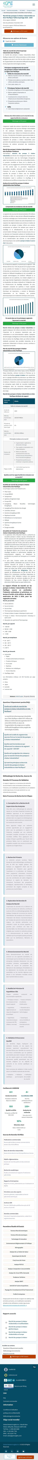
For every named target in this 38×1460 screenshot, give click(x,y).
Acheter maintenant (20, 45)
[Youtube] (23, 1451)
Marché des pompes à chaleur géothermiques (18, 1328)
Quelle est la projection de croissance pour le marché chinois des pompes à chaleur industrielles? (16, 755)
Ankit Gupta (19, 696)
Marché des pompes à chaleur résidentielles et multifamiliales (18, 1322)
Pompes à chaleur (31, 10)
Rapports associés (8, 1354)
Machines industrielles (12, 10)
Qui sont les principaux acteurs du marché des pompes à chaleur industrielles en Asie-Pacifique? (15, 764)
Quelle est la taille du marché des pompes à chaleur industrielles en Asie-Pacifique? (17, 708)
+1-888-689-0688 (14, 1429)
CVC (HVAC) (22, 10)
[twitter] (12, 1451)
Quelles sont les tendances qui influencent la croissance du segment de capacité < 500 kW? (17, 746)
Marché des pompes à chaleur (18, 1337)
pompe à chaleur (20, 375)
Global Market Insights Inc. (11, 1445)
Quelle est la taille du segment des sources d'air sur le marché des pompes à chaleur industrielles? (17, 737)
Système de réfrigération (20, 570)
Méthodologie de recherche (11, 1351)
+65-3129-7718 (11, 1433)
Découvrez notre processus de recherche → (15, 1305)
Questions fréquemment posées (13, 1348)
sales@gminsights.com (14, 1436)
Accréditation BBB (27, 1096)
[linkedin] (6, 1451)
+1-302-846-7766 (12, 1431)
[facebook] (17, 1451)
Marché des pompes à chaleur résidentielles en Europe (18, 1333)
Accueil (3, 10)
